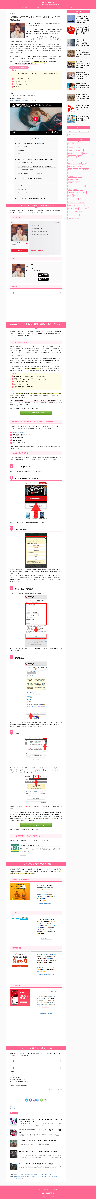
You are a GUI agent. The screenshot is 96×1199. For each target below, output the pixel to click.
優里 (81, 189)
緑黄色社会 (70, 182)
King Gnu (85, 153)
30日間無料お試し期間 (25, 162)
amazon (21, 154)
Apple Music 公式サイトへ (46, 1013)
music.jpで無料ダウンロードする (35, 413)
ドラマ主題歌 (24, 7)
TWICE (86, 208)
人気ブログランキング (73, 134)
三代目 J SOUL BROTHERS (74, 218)
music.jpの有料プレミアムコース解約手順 (30, 173)
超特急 (80, 176)
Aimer (79, 156)
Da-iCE (69, 169)
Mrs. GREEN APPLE (81, 192)
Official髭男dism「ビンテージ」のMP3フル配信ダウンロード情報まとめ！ (39, 1141)
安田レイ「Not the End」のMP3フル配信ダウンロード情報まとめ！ (37, 1164)
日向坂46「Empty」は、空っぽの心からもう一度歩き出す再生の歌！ (83, 118)
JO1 (75, 153)
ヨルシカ (78, 182)
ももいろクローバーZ (73, 198)
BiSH (81, 208)
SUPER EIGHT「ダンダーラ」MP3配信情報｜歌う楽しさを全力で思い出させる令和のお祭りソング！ (82, 31)
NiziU (84, 163)
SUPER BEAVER (80, 202)
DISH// (81, 198)
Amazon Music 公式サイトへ (46, 903)
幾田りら (82, 186)
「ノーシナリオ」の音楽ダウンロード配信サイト (30, 143)
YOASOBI (85, 147)
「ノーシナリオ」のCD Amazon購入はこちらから (30, 198)
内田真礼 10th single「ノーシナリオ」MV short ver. (23, 100)
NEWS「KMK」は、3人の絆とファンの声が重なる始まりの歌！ (82, 107)
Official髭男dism (72, 156)
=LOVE (70, 189)
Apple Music (22, 146)
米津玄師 (70, 153)
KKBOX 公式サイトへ (46, 939)
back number (71, 202)
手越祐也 (76, 189)
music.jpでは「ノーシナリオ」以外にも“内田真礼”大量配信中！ (35, 166)
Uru (87, 186)
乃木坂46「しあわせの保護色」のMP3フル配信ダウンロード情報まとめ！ (33, 1174)
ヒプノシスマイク (79, 150)
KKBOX (21, 185)
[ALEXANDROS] (72, 166)
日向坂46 (84, 160)
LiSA (80, 163)
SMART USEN (23, 189)
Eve (85, 166)
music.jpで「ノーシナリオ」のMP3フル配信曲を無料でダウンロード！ (36, 159)
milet (75, 163)
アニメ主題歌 (36, 7)
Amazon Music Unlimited (26, 182)
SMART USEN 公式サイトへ (46, 974)
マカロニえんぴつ (72, 176)
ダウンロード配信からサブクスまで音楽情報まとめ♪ (48, 1196)
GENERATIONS (81, 173)
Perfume (70, 208)
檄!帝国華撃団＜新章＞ (18, 432)
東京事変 (75, 211)
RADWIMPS (71, 179)
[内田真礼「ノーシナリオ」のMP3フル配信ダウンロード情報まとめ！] (37, 1100)
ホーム (12, 7)
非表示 (37, 138)
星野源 (76, 208)
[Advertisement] (36, 307)
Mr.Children (76, 205)
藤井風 (69, 205)
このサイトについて (60, 7)
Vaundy (70, 195)
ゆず (69, 211)
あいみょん (85, 169)
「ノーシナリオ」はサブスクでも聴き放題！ (29, 179)
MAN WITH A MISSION (73, 215)
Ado (80, 153)
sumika (75, 169)
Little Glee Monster (72, 186)
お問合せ (72, 7)
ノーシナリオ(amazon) (57, 1089)
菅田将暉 (84, 205)
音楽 (12, 1106)
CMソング (48, 7)
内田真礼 (13, 1108)
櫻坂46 (69, 163)
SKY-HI (80, 211)
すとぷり (76, 195)
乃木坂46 (70, 150)
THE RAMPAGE (71, 173)
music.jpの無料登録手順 (25, 169)
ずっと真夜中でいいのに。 (74, 160)
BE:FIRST (80, 166)
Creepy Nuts (71, 192)
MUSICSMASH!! (48, 2)
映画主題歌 (70, 147)
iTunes (21, 150)
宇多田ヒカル (79, 179)
